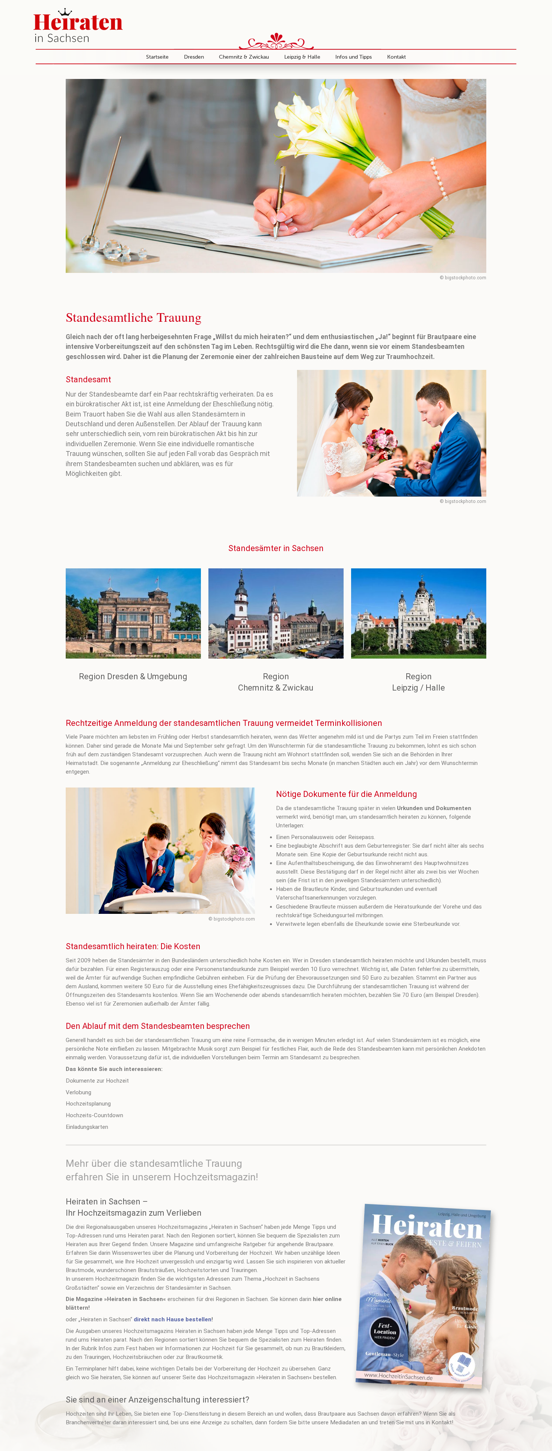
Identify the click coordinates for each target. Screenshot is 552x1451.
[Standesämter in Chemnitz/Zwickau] (276, 613)
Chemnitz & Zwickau (244, 57)
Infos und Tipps (353, 57)
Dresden (194, 57)
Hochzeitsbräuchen (137, 1357)
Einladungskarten (87, 1127)
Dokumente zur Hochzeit (97, 1080)
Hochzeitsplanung (88, 1103)
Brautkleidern (328, 1348)
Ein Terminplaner (87, 1368)
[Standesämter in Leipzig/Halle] (418, 613)
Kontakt (396, 57)
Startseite (157, 57)
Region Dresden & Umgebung (133, 676)
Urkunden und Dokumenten (434, 808)
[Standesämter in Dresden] (133, 613)
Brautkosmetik (204, 1357)
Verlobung (78, 1092)
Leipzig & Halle (302, 57)
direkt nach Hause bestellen (172, 1319)
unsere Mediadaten (336, 1422)
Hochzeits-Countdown (94, 1115)
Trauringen (97, 1357)
